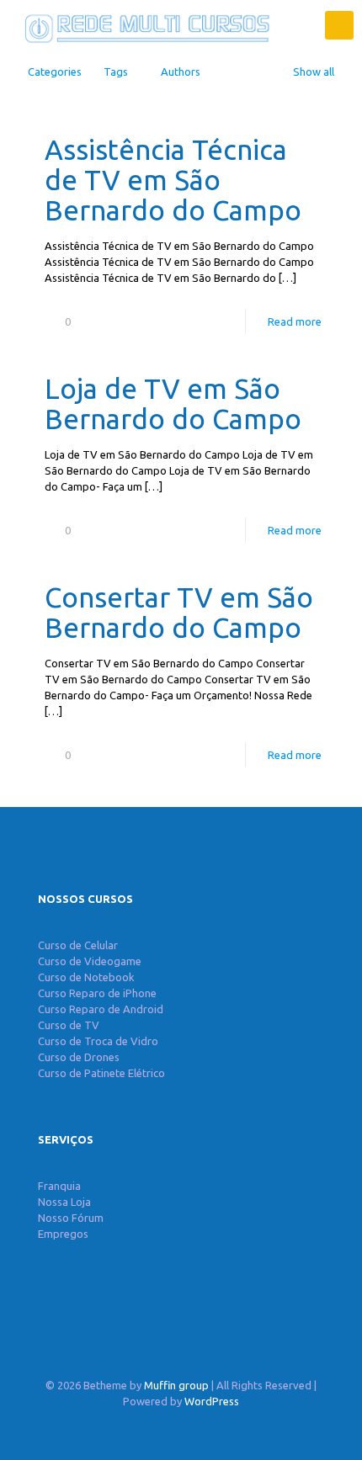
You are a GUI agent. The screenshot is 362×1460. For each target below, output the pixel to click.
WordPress (211, 1401)
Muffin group (176, 1385)
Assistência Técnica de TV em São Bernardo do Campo (173, 180)
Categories (55, 71)
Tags (116, 71)
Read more (295, 321)
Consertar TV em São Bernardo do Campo (179, 612)
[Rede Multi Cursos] (143, 25)
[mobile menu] (339, 25)
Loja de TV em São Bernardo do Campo (173, 403)
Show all (313, 71)
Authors (180, 71)
